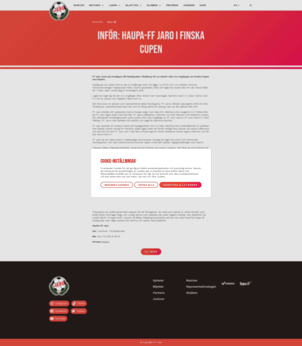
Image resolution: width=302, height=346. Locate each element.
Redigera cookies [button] (117, 185)
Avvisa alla (146, 185)
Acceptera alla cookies (180, 185)
